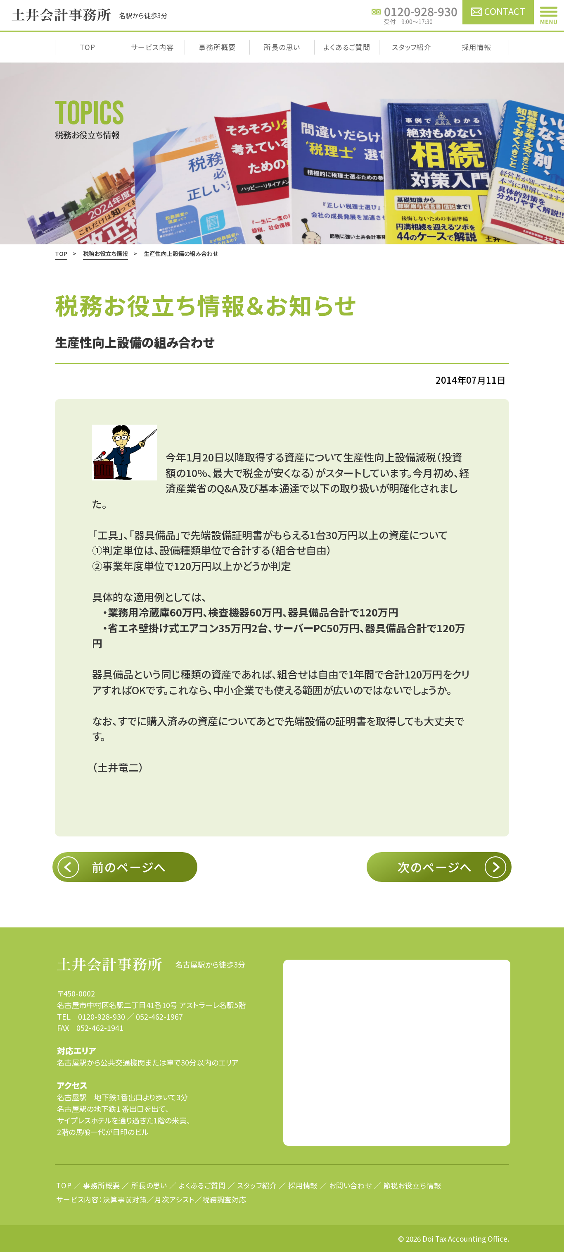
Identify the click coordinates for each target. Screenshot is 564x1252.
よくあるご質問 (346, 47)
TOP (87, 47)
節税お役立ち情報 (412, 1185)
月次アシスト (174, 1199)
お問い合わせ (350, 1185)
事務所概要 (217, 47)
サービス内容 (152, 47)
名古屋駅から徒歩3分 (210, 964)
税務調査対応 (224, 1199)
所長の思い (282, 47)
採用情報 (476, 47)
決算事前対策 (125, 1199)
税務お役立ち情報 (105, 253)
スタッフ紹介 (411, 47)
